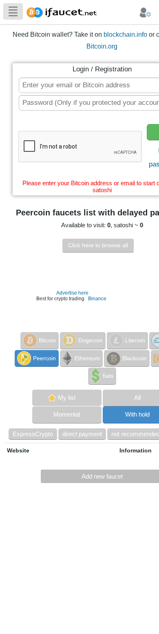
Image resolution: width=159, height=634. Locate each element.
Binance (97, 298)
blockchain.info (125, 34)
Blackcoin (134, 358)
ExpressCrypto (33, 433)
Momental (66, 414)
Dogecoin (90, 340)
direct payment (82, 433)
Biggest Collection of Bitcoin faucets (64, 11)
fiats (108, 375)
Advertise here (72, 293)
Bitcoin (47, 340)
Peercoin (44, 358)
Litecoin (135, 340)
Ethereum (87, 358)
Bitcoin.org (101, 46)
